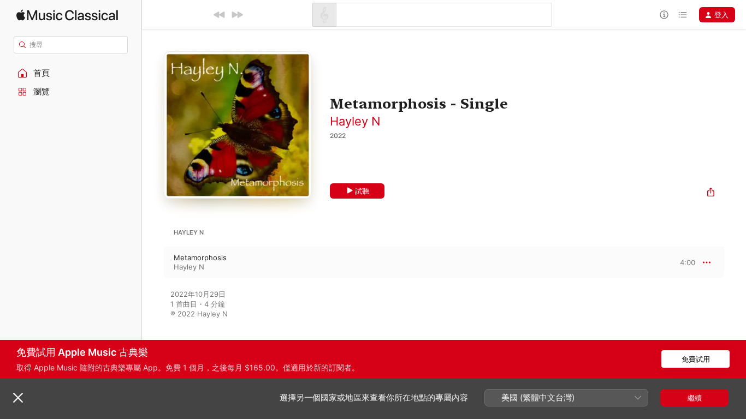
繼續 (695, 397)
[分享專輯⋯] (710, 193)
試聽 (362, 191)
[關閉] (18, 398)
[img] (67, 15)
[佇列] (682, 14)
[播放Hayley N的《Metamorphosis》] (153, 262)
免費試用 (696, 359)
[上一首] (219, 14)
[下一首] (237, 14)
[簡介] (664, 14)
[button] (71, 73)
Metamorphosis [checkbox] (200, 257)
